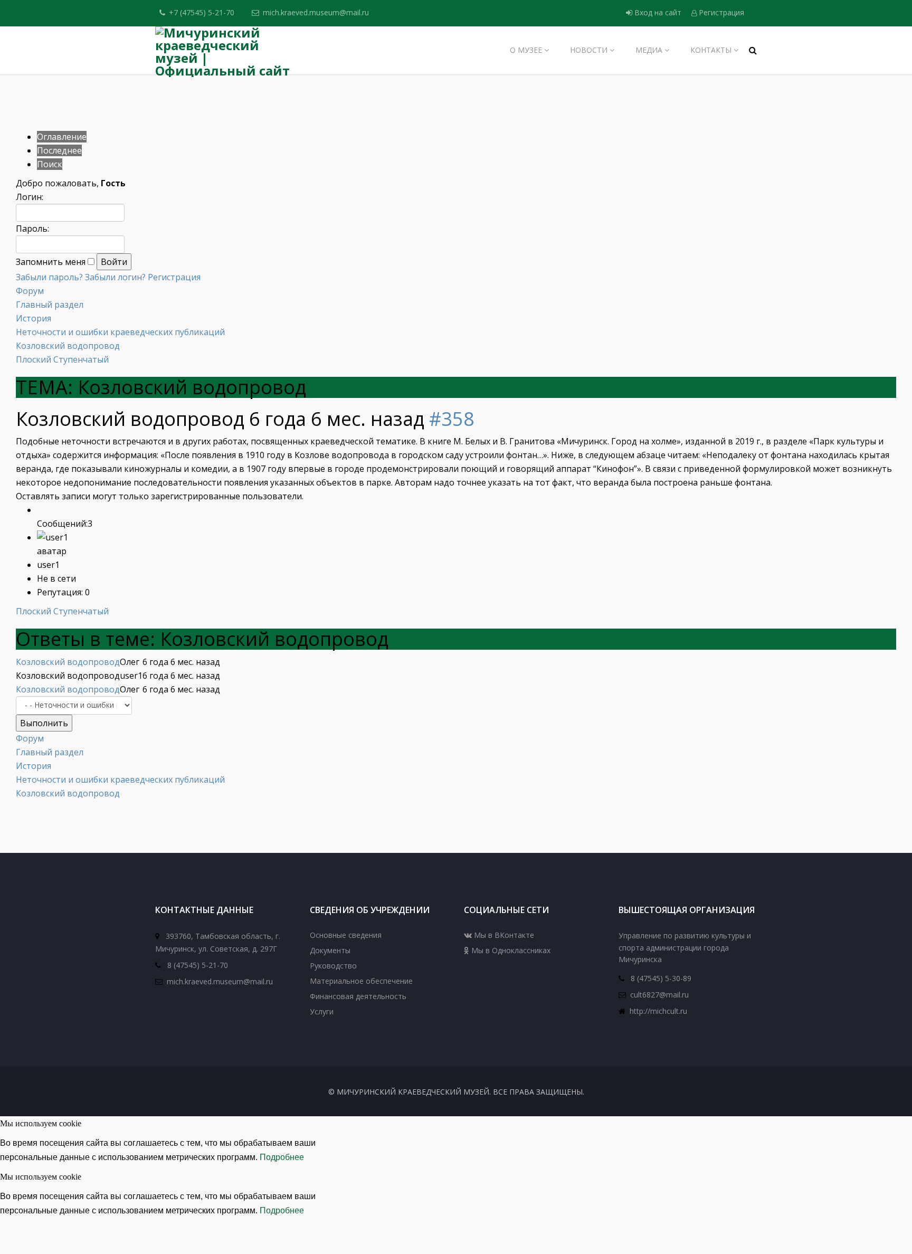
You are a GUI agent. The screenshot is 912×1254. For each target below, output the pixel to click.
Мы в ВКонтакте (503, 935)
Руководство (333, 966)
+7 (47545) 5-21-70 (201, 12)
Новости (588, 50)
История (33, 318)
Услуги (322, 1011)
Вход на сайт (657, 12)
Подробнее (282, 1157)
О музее (526, 50)
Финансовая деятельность (358, 996)
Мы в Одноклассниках (509, 950)
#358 (451, 419)
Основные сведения (346, 935)
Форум (30, 291)
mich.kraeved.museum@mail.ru (316, 12)
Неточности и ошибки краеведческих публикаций (120, 332)
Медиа (648, 50)
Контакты (711, 50)
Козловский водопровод (68, 346)
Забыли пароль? (49, 277)
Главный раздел (49, 304)
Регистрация (720, 12)
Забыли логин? (115, 277)
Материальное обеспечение (361, 981)
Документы (330, 950)
